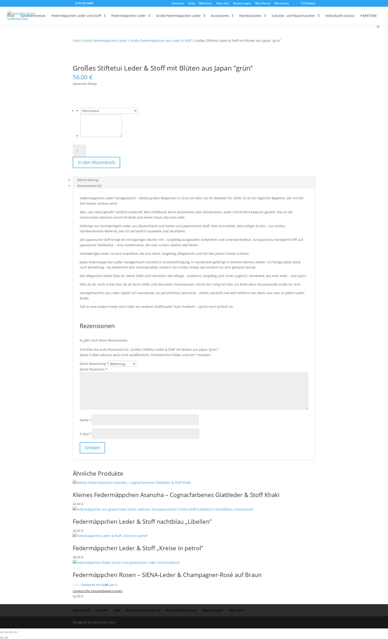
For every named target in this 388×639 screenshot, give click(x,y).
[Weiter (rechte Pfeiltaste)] (6, 637)
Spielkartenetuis (33, 16)
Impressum (81, 610)
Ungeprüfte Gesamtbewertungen (98, 591)
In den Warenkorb (96, 162)
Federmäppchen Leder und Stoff (76, 16)
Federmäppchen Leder (128, 16)
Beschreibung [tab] (87, 180)
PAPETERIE (369, 16)
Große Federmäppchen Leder (178, 16)
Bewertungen (242, 3)
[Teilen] (11, 632)
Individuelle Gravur (340, 16)
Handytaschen (250, 16)
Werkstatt (205, 3)
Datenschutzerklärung (143, 610)
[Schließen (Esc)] (15, 632)
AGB (117, 610)
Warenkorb (281, 3)
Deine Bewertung (94, 364)
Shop (191, 3)
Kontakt (102, 610)
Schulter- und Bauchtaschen (293, 16)
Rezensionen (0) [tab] (89, 186)
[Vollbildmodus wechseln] (6, 632)
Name (85, 420)
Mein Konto (262, 3)
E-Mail (86, 434)
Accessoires (220, 16)
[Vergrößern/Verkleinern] (2, 632)
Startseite (178, 3)
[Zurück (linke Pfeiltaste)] (2, 637)
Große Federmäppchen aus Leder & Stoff (161, 40)
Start (76, 40)
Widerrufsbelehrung (181, 610)
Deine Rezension (94, 369)
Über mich (222, 3)
